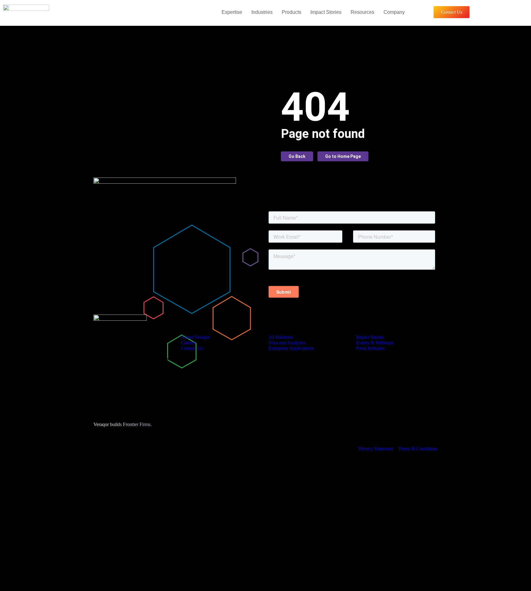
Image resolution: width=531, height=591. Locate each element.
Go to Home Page (343, 156)
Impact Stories (325, 12)
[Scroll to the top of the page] (2, 588)
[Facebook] (224, 571)
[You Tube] (224, 567)
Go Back (297, 156)
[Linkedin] (271, 562)
